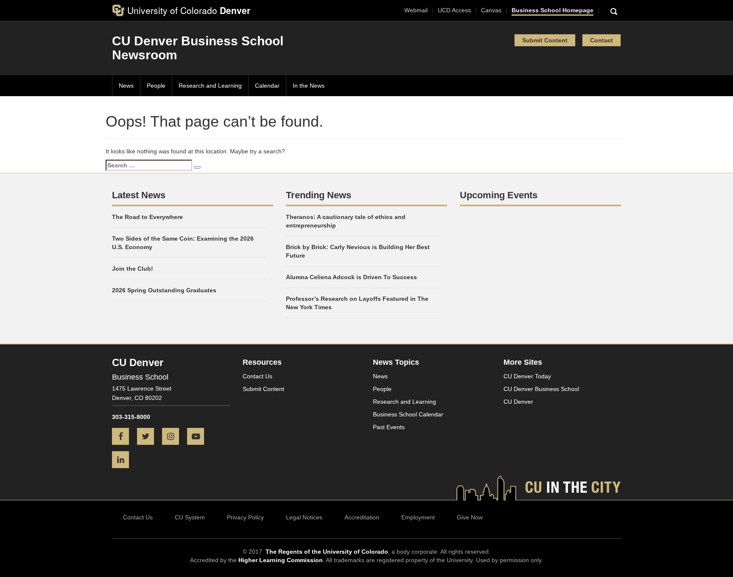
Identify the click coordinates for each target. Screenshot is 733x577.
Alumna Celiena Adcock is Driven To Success (351, 277)
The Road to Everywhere (147, 217)
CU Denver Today (527, 376)
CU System (190, 517)
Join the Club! (132, 268)
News (126, 85)
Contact (601, 40)
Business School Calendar (408, 414)
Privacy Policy (245, 517)
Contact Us (257, 376)
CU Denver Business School (541, 389)
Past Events (389, 427)
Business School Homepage (552, 10)
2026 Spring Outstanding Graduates (164, 290)
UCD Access (454, 10)
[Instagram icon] (173, 437)
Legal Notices (304, 517)
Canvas (491, 10)
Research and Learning (210, 85)
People (156, 85)
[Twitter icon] (148, 437)
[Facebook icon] (123, 437)
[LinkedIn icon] (123, 460)
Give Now (470, 517)
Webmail (416, 10)
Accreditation (361, 517)
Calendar (267, 85)
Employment (418, 517)
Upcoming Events (498, 195)
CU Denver (518, 401)
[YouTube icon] (198, 437)
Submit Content (545, 40)
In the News (309, 85)
